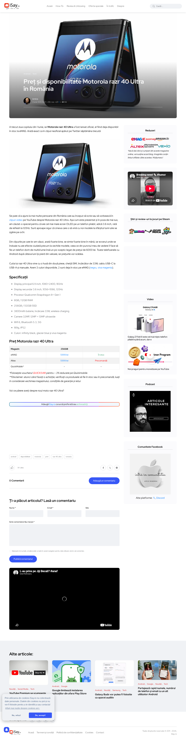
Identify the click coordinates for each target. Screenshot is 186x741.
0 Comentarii (16, 480)
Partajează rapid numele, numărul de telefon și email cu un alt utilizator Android (156, 691)
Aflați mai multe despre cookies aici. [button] (22, 708)
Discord (160, 497)
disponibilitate (25, 457)
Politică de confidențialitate (70, 732)
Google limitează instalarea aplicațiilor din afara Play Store (69, 692)
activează (81, 404)
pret (46, 457)
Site (87, 508)
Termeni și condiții (45, 732)
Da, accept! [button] (40, 715)
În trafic (110, 6)
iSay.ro (52, 404)
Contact (100, 732)
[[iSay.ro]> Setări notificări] (6, 730)
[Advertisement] (65, 430)
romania (68, 457)
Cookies (89, 732)
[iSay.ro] (12, 6)
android (13, 457)
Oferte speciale (96, 6)
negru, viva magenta (101, 267)
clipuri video (15, 219)
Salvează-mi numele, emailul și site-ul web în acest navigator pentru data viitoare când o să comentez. (48, 551)
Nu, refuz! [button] (16, 715)
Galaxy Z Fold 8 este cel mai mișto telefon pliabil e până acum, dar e (147, 338)
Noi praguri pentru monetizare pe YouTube (148, 369)
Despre (120, 6)
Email (50, 508)
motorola (38, 457)
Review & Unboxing (76, 6)
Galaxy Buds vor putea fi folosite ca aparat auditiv (113, 696)
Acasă (49, 6)
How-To (59, 6)
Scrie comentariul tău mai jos (21, 522)
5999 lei (64, 354)
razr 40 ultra (57, 457)
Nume (12, 508)
